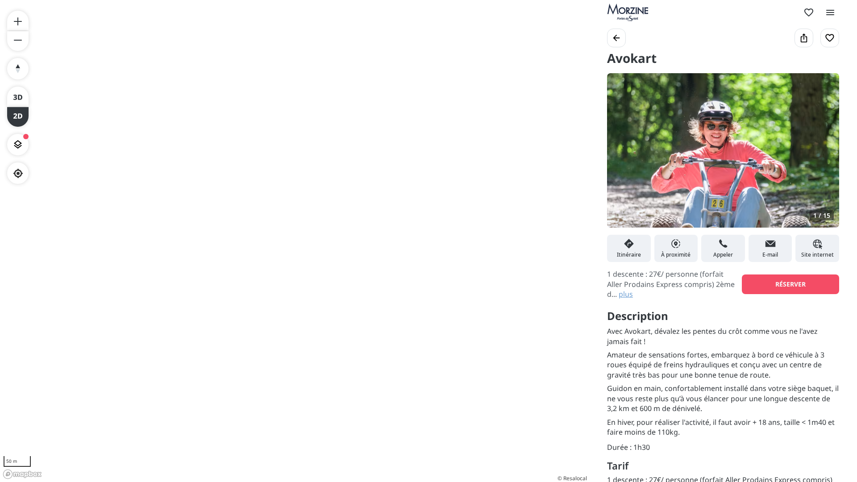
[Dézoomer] (18, 41)
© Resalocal (572, 478)
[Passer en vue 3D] (18, 96)
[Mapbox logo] (22, 474)
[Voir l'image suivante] (823, 155)
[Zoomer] (18, 20)
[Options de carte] (18, 144)
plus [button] (626, 294)
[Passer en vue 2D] (18, 117)
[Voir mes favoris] (809, 12)
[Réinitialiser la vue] (18, 68)
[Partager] (804, 38)
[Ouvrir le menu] (830, 12)
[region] (294, 241)
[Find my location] (18, 173)
